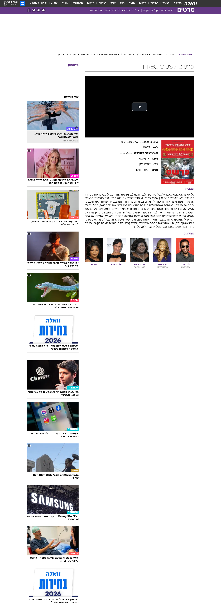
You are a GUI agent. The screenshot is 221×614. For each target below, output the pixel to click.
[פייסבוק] (29, 10)
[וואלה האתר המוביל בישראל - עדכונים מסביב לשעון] (190, 3)
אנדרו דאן (145, 164)
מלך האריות (71, 55)
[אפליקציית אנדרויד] (43, 10)
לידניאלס (144, 158)
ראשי (171, 10)
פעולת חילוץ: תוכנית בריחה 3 (134, 55)
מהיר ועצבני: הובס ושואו (163, 55)
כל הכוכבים (124, 10)
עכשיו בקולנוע (158, 10)
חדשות (178, 3)
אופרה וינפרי (142, 169)
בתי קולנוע (110, 10)
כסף (122, 3)
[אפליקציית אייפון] (38, 10)
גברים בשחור (86, 55)
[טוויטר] (34, 10)
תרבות (142, 3)
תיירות (90, 3)
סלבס (132, 3)
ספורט (166, 3)
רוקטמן (58, 55)
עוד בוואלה (71, 97)
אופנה (65, 3)
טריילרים (136, 10)
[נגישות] (5, 3)
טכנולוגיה (78, 3)
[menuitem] (176, 3)
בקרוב (146, 10)
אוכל (113, 3)
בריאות (102, 3)
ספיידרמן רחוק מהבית (107, 55)
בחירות (154, 3)
